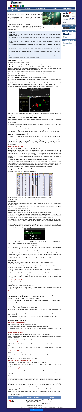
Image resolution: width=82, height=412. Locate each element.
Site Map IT (46, 407)
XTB (43, 399)
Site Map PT (55, 407)
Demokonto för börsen (36, 410)
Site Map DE (41, 407)
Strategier (27, 8)
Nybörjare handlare (40, 8)
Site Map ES (36, 407)
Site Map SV (51, 407)
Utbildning (54, 8)
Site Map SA (60, 407)
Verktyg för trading (67, 8)
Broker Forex (14, 8)
